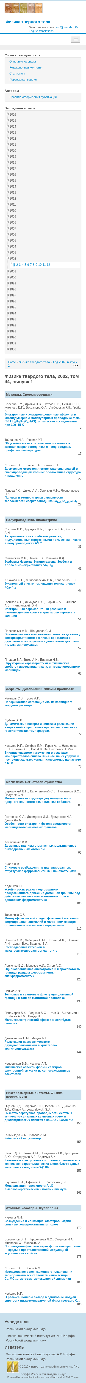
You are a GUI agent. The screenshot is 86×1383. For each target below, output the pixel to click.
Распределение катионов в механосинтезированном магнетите (31, 948)
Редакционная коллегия (25, 67)
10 (40, 264)
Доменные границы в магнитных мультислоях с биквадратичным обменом (40, 847)
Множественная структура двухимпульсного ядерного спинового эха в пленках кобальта (38, 800)
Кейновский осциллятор (23, 1138)
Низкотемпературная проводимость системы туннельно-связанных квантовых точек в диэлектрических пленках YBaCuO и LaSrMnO (39, 1116)
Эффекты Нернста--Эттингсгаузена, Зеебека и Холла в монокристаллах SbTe (38, 563)
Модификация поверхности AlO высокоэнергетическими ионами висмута (36, 1187)
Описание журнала (22, 61)
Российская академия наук (26, 1329)
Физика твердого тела (28, 21)
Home (12, 362)
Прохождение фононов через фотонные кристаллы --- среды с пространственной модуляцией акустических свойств (43, 1250)
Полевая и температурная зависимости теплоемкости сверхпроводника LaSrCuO (41, 499)
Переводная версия (23, 79)
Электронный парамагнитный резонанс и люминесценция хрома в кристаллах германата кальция (40, 612)
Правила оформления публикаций (33, 97)
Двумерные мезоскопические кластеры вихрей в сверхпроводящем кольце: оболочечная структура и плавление (43, 472)
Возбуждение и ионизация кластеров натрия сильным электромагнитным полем (38, 1222)
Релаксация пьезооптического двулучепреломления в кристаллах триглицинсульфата (31, 1045)
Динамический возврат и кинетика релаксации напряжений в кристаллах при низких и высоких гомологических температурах (41, 727)
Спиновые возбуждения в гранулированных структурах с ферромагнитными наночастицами (40, 869)
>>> (75, 365)
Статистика (17, 73)
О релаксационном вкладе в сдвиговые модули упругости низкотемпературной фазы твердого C (42, 1298)
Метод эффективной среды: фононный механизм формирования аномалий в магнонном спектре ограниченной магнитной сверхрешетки (42, 922)
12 (48, 264)
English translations (41, 31)
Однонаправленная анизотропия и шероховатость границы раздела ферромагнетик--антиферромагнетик (42, 972)
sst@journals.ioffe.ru (68, 27)
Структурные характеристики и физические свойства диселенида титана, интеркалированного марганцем (42, 666)
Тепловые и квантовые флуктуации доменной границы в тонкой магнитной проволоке (39, 996)
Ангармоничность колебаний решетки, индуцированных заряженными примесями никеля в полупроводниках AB (43, 540)
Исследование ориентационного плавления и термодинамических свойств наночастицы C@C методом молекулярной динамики (38, 1275)
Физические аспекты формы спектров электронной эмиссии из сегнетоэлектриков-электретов (38, 1070)
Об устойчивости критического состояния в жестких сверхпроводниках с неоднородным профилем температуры (38, 447)
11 (44, 264)
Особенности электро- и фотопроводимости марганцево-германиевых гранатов (38, 825)
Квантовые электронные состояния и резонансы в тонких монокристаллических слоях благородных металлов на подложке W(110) (42, 1164)
